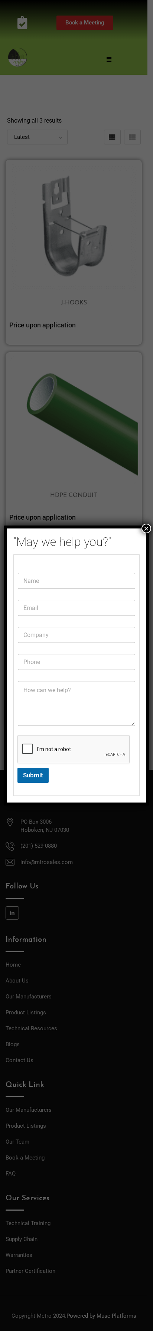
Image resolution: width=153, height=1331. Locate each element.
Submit (33, 775)
